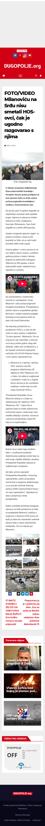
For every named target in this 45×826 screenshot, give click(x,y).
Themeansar (22, 809)
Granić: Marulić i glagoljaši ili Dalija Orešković (19, 663)
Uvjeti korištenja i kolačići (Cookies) (17, 820)
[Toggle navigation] (20, 76)
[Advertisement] (22, 23)
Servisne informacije (22, 815)
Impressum (37, 820)
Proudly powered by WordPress (15, 805)
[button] (36, 76)
